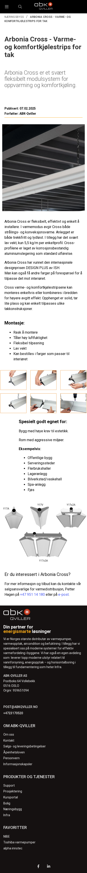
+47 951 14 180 (32, 594)
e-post (63, 594)
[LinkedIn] (49, 867)
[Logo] (43, 6)
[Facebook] (38, 867)
